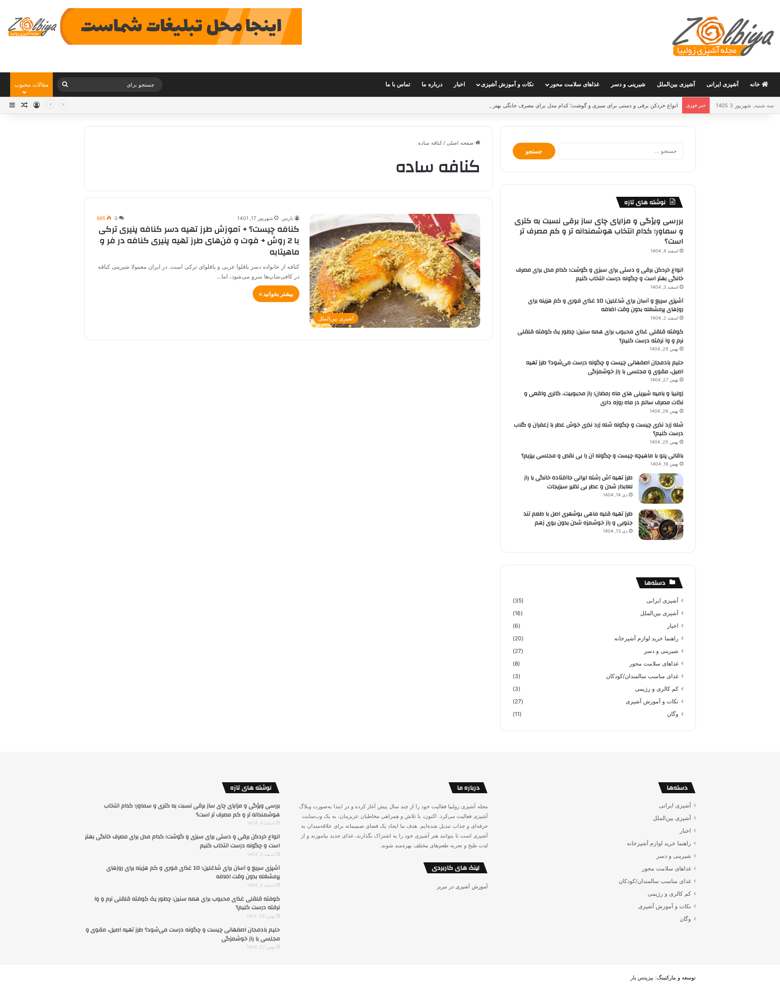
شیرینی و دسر (628, 84)
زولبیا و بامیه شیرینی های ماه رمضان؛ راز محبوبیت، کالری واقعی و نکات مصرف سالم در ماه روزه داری (603, 398)
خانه (756, 84)
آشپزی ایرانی (722, 84)
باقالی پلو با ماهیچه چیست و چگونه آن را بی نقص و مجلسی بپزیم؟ (602, 455)
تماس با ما (398, 84)
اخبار (459, 84)
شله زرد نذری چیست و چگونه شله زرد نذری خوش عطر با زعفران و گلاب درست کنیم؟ (598, 429)
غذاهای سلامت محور (574, 84)
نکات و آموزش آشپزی (507, 84)
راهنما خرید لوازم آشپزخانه (646, 638)
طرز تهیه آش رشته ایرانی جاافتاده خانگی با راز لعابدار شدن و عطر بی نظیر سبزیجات (578, 482)
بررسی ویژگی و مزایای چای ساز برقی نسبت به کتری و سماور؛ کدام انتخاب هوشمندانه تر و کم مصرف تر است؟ (598, 231)
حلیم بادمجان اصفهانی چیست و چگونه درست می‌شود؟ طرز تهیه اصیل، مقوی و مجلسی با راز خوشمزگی (604, 367)
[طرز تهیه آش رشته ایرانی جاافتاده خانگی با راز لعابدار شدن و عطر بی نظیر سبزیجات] (661, 488)
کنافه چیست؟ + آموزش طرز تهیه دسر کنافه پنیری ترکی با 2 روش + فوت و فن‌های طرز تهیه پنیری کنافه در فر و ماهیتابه (199, 240)
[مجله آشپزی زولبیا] (723, 36)
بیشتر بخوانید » (276, 293)
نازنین (287, 218)
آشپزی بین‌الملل (676, 84)
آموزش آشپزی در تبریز (462, 886)
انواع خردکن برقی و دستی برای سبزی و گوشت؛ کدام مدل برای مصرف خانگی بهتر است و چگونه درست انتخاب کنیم (547, 105)
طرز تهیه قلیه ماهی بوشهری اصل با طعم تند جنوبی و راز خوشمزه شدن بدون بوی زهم (578, 518)
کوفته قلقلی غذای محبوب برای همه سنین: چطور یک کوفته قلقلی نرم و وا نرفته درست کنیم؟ (600, 336)
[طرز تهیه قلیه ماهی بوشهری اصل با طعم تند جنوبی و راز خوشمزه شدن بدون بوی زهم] (661, 524)
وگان (672, 714)
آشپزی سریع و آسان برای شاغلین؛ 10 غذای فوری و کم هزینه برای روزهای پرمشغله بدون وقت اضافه (605, 305)
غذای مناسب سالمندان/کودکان (642, 676)
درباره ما (432, 84)
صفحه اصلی (460, 142)
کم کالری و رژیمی (656, 688)
